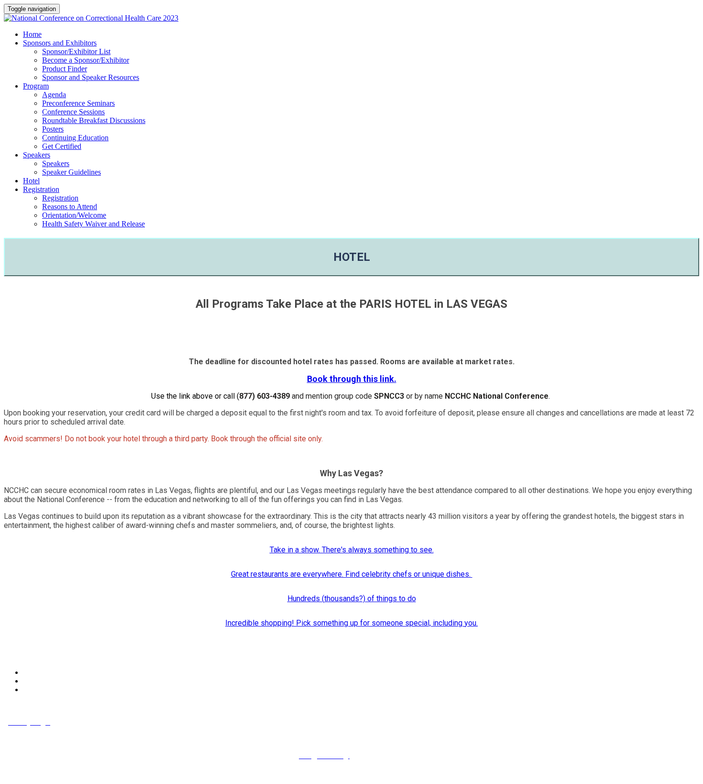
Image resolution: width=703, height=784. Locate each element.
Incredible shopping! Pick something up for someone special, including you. (351, 622)
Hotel (31, 181)
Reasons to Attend (69, 206)
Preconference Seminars (78, 103)
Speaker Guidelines (71, 172)
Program (36, 86)
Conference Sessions (73, 112)
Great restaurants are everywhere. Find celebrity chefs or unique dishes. (351, 574)
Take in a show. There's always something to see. (352, 549)
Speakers (36, 155)
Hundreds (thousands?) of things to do (351, 598)
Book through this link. (351, 379)
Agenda (54, 94)
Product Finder (64, 69)
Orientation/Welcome (74, 215)
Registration (41, 189)
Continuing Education (75, 138)
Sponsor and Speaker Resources (90, 77)
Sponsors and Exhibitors (60, 43)
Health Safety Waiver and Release (93, 224)
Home (32, 34)
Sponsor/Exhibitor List (76, 51)
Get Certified (61, 146)
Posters (53, 129)
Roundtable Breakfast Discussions (93, 120)
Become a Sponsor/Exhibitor (85, 60)
